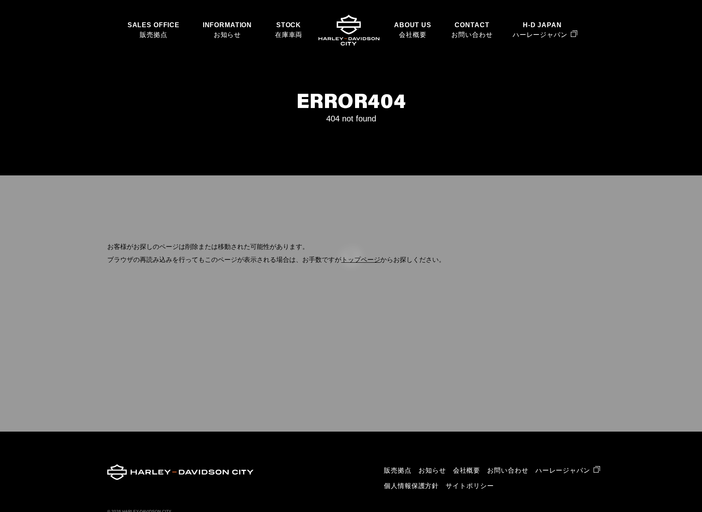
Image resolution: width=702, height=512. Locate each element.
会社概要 (412, 34)
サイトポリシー (470, 485)
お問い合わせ (471, 34)
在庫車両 (288, 34)
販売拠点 (153, 34)
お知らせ (227, 34)
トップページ (360, 259)
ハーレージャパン (540, 34)
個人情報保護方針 (411, 485)
